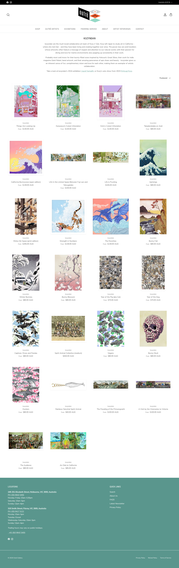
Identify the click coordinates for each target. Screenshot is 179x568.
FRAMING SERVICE (89, 29)
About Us (114, 496)
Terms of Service (165, 558)
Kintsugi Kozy (126, 71)
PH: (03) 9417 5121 (16, 511)
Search (112, 492)
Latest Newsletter (117, 503)
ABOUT (105, 29)
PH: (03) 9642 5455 (16, 495)
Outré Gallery (17, 558)
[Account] (164, 14)
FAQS (112, 499)
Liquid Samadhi (87, 71)
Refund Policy (152, 558)
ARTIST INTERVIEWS (122, 29)
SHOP (37, 29)
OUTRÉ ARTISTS (52, 29)
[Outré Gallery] (89, 14)
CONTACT (140, 29)
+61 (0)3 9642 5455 (16, 532)
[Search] (8, 14)
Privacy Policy (115, 507)
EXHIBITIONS (69, 29)
